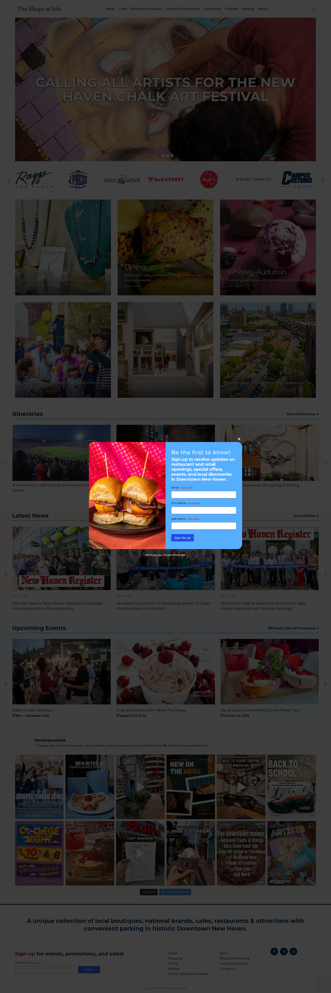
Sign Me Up (183, 537)
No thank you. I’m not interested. (165, 555)
